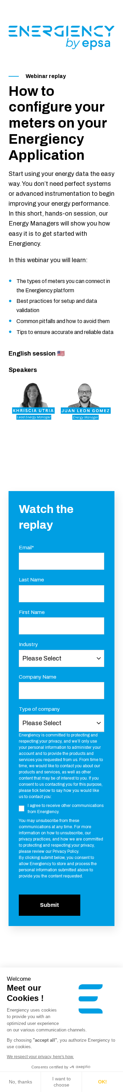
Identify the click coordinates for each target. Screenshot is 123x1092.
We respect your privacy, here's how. (40, 1056)
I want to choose (61, 1082)
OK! (102, 1081)
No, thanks (20, 1081)
